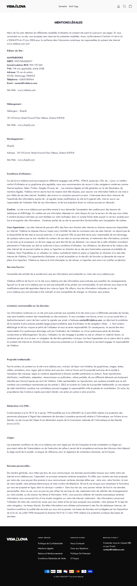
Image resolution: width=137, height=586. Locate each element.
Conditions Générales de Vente (52, 558)
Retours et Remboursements (50, 553)
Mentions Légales (45, 548)
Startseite (63, 6)
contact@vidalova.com (90, 320)
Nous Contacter (78, 543)
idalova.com (16, 43)
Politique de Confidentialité (50, 543)
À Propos (75, 558)
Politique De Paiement (80, 553)
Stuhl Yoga (73, 6)
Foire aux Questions (79, 548)
